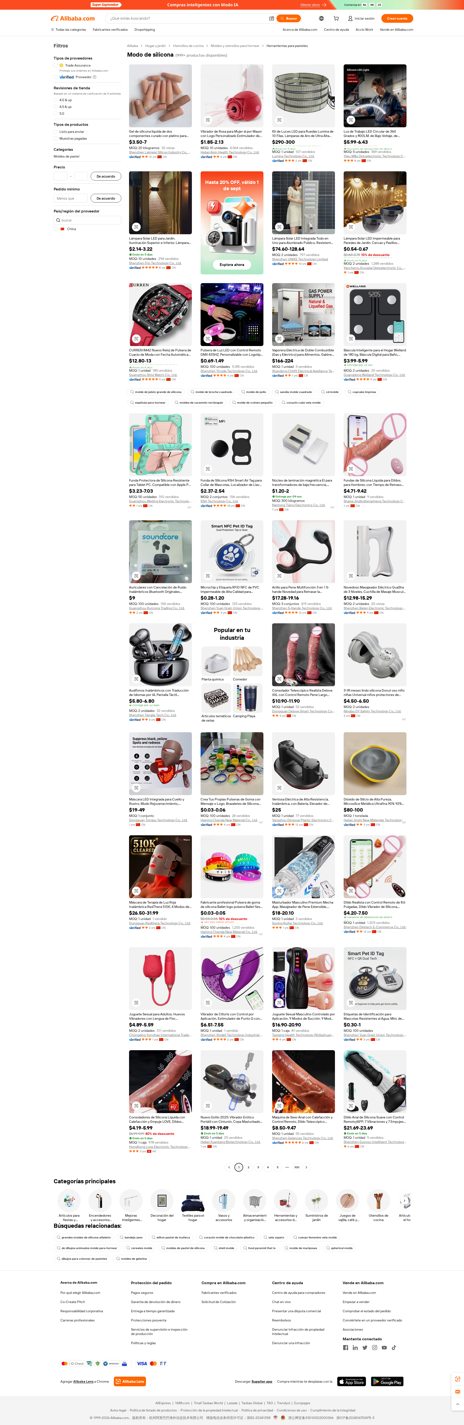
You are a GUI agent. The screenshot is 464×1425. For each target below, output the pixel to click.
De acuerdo (106, 176)
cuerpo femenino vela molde (317, 1237)
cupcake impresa (364, 392)
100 (296, 1167)
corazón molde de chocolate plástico (229, 1237)
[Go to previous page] (229, 1167)
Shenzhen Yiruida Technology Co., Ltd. (229, 371)
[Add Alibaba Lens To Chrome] (130, 1381)
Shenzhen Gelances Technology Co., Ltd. (302, 1138)
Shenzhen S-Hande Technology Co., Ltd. (302, 608)
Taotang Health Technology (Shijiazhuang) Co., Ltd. (303, 1035)
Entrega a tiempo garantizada (152, 1311)
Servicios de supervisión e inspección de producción (159, 1331)
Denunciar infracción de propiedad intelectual (298, 1331)
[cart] (337, 19)
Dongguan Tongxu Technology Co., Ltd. (158, 820)
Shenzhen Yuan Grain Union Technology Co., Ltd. (232, 608)
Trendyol (283, 1403)
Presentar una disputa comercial (296, 1311)
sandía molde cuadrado (296, 392)
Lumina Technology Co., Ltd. (293, 156)
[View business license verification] (275, 1417)
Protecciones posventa (148, 1320)
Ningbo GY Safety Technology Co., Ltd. (372, 711)
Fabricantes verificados (219, 1293)
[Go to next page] (306, 1167)
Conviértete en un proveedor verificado (372, 1320)
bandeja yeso (134, 1237)
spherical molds (342, 1248)
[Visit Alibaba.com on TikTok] (394, 1347)
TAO (270, 1403)
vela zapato (276, 1237)
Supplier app (262, 1381)
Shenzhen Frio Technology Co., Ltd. (155, 263)
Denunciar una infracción (291, 1343)
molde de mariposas (303, 1248)
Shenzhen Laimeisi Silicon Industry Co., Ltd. (160, 152)
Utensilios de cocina (188, 46)
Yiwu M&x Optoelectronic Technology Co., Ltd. (375, 156)
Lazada (232, 1403)
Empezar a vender (356, 1302)
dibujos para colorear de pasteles (84, 1258)
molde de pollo (256, 392)
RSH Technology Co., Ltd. (219, 501)
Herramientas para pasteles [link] (287, 46)
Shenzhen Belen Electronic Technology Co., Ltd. (375, 608)
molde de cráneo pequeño (255, 402)
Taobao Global (251, 1403)
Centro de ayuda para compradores (298, 1293)
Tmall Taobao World (208, 1403)
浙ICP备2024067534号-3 (355, 1418)
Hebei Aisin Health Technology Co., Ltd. (230, 152)
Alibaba (132, 46)
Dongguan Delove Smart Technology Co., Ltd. (303, 711)
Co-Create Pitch (72, 1302)
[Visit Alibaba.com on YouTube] (384, 1347)
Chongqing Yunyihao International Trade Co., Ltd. (160, 1035)
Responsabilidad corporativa (81, 1311)
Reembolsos (281, 1320)
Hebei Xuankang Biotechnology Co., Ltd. (231, 1142)
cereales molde (141, 1248)
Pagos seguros (142, 1293)
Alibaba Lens (83, 1381)
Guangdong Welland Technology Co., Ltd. (374, 375)
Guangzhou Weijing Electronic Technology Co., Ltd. (160, 501)
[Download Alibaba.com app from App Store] (351, 1381)
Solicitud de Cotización (219, 1302)
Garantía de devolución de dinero (156, 1302)
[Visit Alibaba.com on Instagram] (374, 1347)
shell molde (226, 1248)
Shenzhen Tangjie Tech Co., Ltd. (152, 715)
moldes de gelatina (134, 1258)
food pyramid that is (262, 1248)
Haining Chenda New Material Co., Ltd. (229, 820)
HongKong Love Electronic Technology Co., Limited (160, 1147)
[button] (272, 18)
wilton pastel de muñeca (173, 1237)
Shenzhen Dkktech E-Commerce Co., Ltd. (375, 927)
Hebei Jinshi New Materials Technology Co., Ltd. (375, 820)
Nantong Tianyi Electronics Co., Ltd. (298, 505)
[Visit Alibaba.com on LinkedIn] (355, 1347)
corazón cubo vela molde (304, 402)
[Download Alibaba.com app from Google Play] (387, 1381)
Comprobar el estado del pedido (367, 1311)
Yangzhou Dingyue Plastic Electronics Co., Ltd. (303, 820)
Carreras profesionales (77, 1320)
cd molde (332, 392)
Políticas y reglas (143, 1343)
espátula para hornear (150, 402)
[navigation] (87, 607)
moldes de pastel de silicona (185, 1248)
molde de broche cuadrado (214, 392)
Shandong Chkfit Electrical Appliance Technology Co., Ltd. (303, 371)
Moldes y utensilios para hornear (235, 46)
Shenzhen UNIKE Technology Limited (300, 259)
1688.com (182, 1403)
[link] (457, 1379)
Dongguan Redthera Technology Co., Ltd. (160, 923)
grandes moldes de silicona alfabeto (86, 1237)
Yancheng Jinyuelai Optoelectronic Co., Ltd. (375, 268)
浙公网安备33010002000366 (311, 1418)
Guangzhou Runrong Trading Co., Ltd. (157, 608)
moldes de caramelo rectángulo (201, 402)
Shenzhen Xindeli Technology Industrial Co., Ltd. (232, 1035)
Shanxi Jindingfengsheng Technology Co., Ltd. (375, 501)
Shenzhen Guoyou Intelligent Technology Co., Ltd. (375, 1142)
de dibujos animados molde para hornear (89, 1248)
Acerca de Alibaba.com (78, 1282)
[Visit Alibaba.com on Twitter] (365, 1347)
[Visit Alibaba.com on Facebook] (345, 1347)
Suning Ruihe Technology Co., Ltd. (297, 923)
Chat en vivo (281, 1302)
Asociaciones (353, 1329)
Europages (302, 1403)
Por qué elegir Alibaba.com (80, 1293)
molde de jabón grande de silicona (158, 392)
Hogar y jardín (155, 46)
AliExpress (163, 1403)
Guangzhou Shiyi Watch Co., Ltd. (153, 375)
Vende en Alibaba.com (359, 1293)
